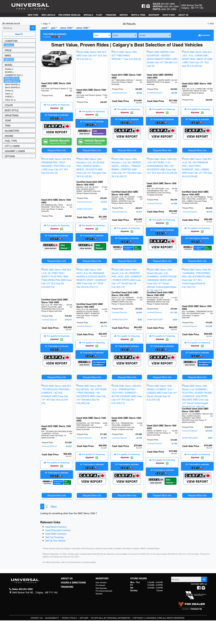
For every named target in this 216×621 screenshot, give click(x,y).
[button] (33, 15)
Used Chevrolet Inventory (58, 530)
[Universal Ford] (30, 6)
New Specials (101, 588)
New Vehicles (101, 582)
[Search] (33, 28)
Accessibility (52, 617)
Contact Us (37, 617)
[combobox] (102, 35)
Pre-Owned (100, 585)
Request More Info (56, 150)
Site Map (84, 617)
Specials (99, 593)
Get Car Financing (54, 537)
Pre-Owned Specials (104, 590)
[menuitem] (20, 44)
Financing (67, 587)
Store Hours (138, 578)
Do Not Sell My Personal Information (111, 617)
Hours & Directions (73, 582)
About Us (67, 578)
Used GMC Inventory (55, 533)
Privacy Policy (70, 617)
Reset (18, 34)
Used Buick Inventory (55, 526)
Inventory (102, 578)
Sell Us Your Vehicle (55, 540)
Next (54, 506)
